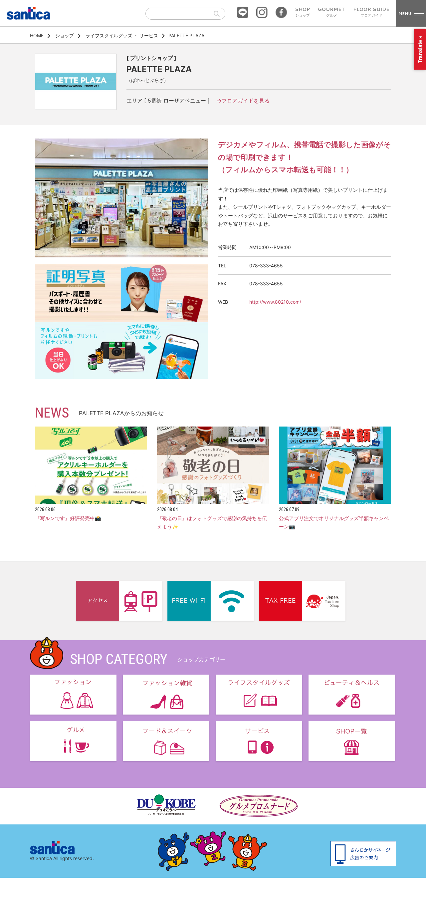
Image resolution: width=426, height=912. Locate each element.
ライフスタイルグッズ (109, 35)
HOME (37, 35)
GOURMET (331, 12)
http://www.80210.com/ (275, 302)
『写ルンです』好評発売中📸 (68, 518)
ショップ (64, 35)
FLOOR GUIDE (371, 12)
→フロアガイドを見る (243, 100)
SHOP (302, 12)
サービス (148, 35)
